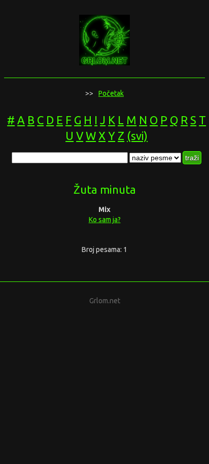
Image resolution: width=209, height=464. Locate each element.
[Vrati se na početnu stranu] (104, 62)
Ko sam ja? (105, 220)
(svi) (137, 135)
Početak (111, 93)
